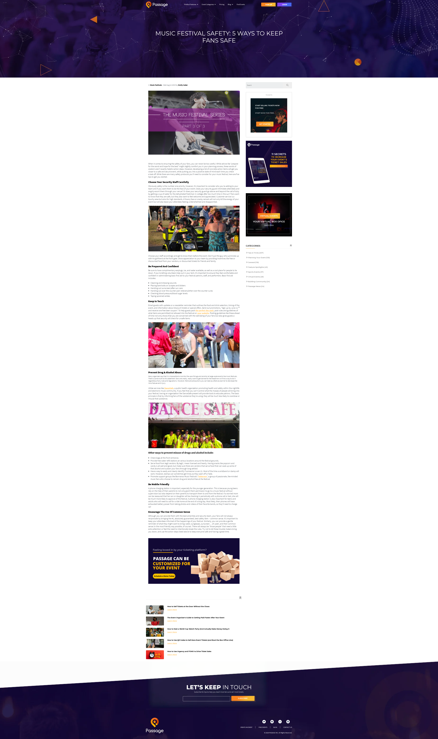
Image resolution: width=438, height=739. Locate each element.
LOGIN (284, 4)
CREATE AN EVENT (246, 727)
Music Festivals (156, 85)
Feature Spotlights (258, 267)
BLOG (275, 727)
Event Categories (208, 4)
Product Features (190, 4)
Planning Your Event (259, 257)
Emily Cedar (183, 85)
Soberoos (202, 476)
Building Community (259, 281)
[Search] (287, 85)
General (253, 262)
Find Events (241, 4)
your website (203, 313)
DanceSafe (168, 388)
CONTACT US (287, 727)
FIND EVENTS (263, 727)
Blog (229, 4)
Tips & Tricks (255, 253)
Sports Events (255, 272)
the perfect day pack (205, 310)
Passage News (256, 286)
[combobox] (264, 85)
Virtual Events (256, 277)
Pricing (221, 4)
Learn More (172, 610)
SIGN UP (268, 4)
